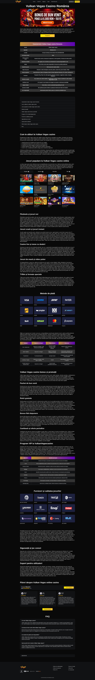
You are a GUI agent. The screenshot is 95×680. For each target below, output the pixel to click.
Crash (54, 171)
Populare (26, 171)
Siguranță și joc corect (26, 119)
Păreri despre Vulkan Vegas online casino (30, 124)
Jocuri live (40, 171)
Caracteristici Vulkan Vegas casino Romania (30, 101)
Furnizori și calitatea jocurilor (27, 116)
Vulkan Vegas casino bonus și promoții (29, 111)
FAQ (22, 126)
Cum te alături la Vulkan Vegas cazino (29, 104)
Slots (68, 171)
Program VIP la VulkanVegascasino (29, 114)
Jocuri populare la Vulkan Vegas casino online (31, 106)
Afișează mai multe (47, 609)
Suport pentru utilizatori (26, 121)
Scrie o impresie (69, 587)
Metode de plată (25, 109)
